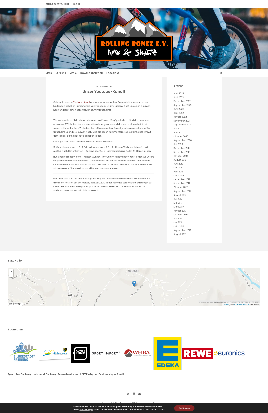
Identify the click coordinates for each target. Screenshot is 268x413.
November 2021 (182, 120)
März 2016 (179, 226)
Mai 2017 (178, 202)
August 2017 (180, 195)
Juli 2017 (178, 199)
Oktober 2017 (181, 187)
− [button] (11, 275)
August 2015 (180, 234)
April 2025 (179, 93)
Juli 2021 (178, 128)
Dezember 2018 (182, 148)
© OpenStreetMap (238, 302)
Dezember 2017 (182, 179)
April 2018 (178, 171)
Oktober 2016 (181, 214)
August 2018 (180, 159)
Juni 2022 (179, 109)
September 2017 (182, 191)
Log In (76, 4)
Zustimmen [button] (184, 408)
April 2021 (178, 132)
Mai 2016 (178, 222)
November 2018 (182, 152)
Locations (112, 73)
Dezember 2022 (182, 101)
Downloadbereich (91, 73)
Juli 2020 (178, 144)
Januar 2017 (180, 210)
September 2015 (182, 230)
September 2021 (182, 124)
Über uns (61, 73)
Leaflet (226, 304)
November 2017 (182, 183)
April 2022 (179, 113)
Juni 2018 (178, 163)
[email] (139, 394)
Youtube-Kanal (81, 102)
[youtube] (128, 394)
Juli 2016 (178, 218)
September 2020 (183, 140)
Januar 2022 (180, 116)
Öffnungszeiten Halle (57, 4)
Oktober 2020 (181, 136)
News (49, 73)
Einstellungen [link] (86, 409)
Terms (256, 302)
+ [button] (11, 271)
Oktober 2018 (181, 156)
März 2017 (179, 206)
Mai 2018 (178, 167)
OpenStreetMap (242, 304)
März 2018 (179, 175)
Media (73, 73)
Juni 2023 (179, 97)
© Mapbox (220, 302)
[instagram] (134, 394)
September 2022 (183, 105)
